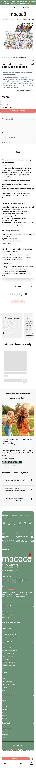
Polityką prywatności (19, 596)
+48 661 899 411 (12, 462)
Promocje (5, 735)
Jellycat (4, 707)
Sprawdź (11, 333)
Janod (4, 704)
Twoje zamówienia (8, 612)
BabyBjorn (5, 718)
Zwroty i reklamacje (8, 656)
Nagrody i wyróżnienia (9, 684)
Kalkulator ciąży (7, 729)
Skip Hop (4, 710)
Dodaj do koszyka (19, 111)
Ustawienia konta (7, 615)
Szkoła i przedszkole (28, 19)
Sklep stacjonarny (7, 681)
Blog (3, 690)
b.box (3, 712)
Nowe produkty (7, 732)
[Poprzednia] (2, 3)
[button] (18, 286)
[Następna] (34, 3)
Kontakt (4, 687)
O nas (4, 679)
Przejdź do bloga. (10, 444)
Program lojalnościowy (9, 651)
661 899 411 (28, 8)
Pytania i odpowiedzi (8, 665)
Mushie (4, 715)
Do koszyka (25, 381)
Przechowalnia (6, 618)
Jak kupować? (6, 648)
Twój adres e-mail (8, 587)
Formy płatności (7, 628)
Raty (3, 631)
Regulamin (22, 592)
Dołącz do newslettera (11, 589)
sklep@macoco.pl (11, 571)
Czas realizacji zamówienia (10, 637)
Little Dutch (5, 701)
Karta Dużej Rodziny (8, 653)
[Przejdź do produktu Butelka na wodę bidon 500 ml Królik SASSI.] (15, 362)
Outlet (4, 738)
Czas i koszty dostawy (9, 634)
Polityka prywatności (8, 662)
